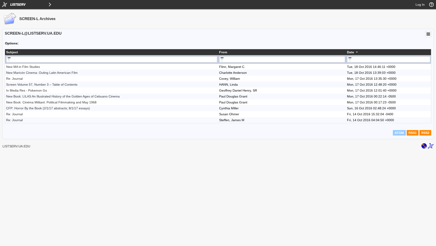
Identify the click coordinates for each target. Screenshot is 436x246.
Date (350, 52)
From (223, 52)
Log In (420, 4)
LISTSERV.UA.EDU (16, 146)
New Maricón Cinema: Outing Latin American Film (42, 72)
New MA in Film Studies (23, 67)
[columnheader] (111, 52)
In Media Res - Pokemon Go (26, 90)
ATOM (399, 133)
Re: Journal (14, 78)
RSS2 (425, 133)
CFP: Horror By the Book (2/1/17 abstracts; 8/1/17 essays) (48, 108)
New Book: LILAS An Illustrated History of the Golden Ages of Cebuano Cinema (63, 96)
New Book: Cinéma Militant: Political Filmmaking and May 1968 (51, 102)
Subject (12, 52)
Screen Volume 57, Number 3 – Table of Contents (41, 84)
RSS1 (413, 133)
